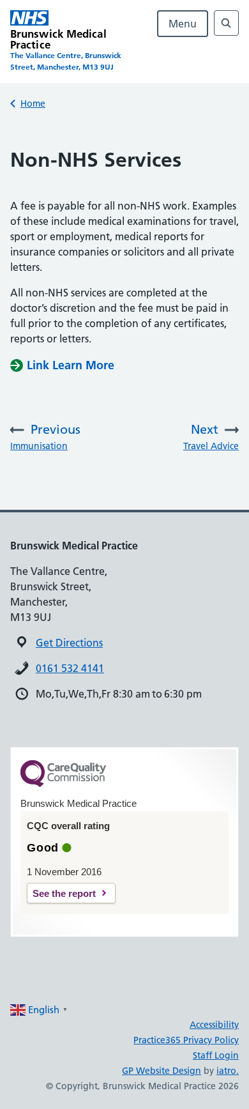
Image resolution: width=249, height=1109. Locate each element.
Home (32, 103)
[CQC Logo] (63, 784)
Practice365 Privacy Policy (186, 1040)
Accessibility (214, 1024)
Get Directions (69, 642)
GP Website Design (161, 1070)
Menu (183, 23)
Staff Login (216, 1055)
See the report (64, 893)
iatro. (227, 1070)
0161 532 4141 (70, 668)
